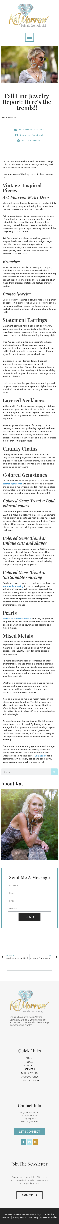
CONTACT (29, 1065)
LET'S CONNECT (29, 1131)
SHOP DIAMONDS (29, 1076)
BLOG (30, 1061)
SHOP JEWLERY (29, 1073)
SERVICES (29, 1069)
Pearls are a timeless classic (17, 618)
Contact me (41, 755)
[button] (29, 37)
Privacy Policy (19, 1217)
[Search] (54, 771)
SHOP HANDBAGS (29, 1080)
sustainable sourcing (13, 586)
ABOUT (29, 1058)
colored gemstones (13, 483)
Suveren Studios (50, 1217)
